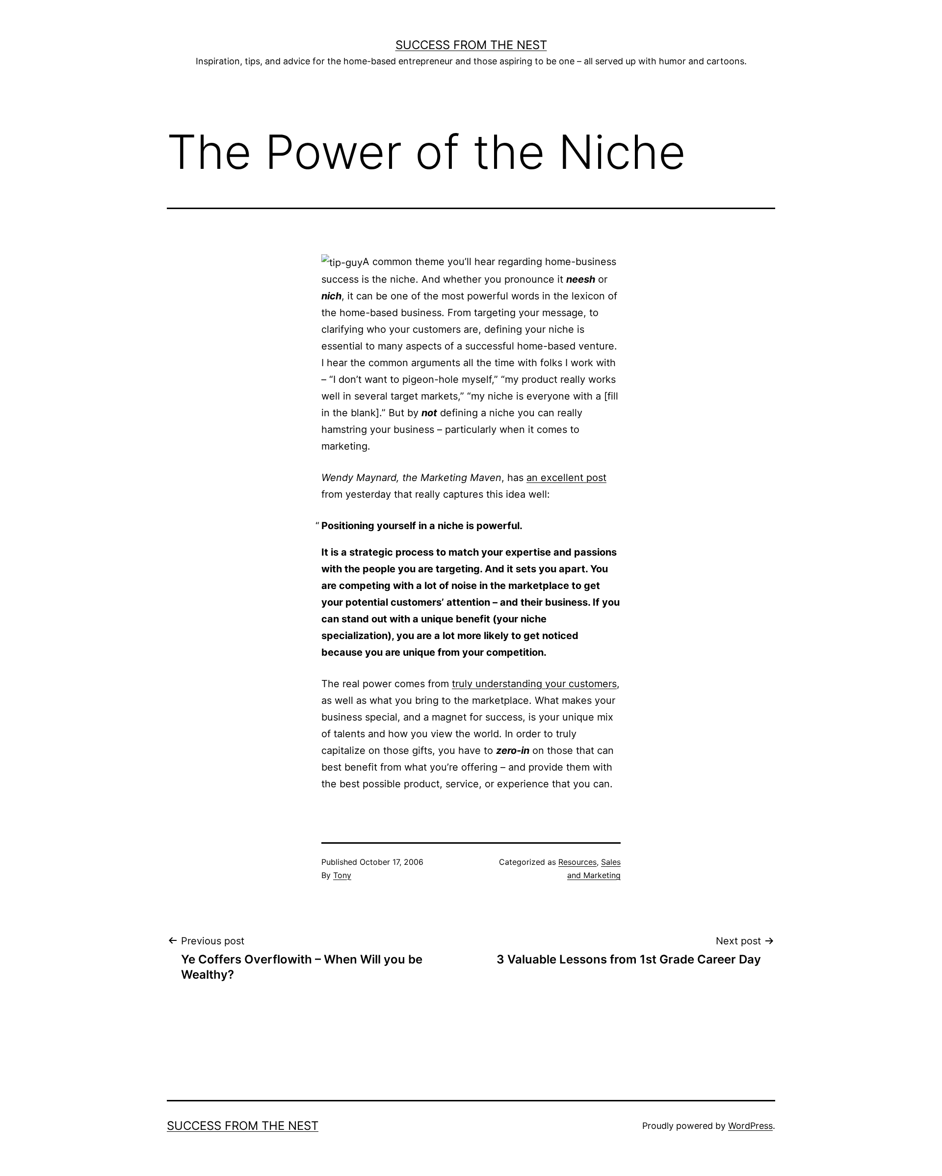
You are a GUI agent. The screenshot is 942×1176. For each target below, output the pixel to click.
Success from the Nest (471, 45)
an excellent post (566, 477)
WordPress (750, 1126)
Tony (342, 875)
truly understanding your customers (534, 684)
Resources (577, 862)
